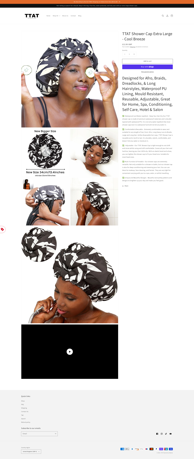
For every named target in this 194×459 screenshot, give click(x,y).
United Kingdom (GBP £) (30, 451)
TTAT (162, 452)
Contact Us (24, 411)
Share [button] (126, 186)
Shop (23, 401)
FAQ (22, 404)
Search (23, 419)
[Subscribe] (55, 433)
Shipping (132, 46)
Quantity (124, 50)
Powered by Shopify (168, 452)
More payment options (147, 71)
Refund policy (25, 422)
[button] (163, 16)
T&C (22, 415)
